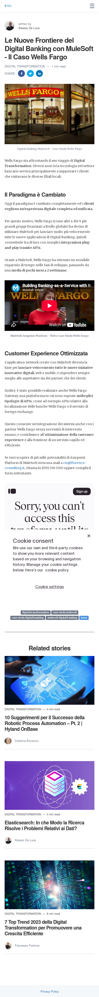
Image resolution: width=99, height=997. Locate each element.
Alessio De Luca (29, 28)
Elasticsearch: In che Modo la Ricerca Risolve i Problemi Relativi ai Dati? (44, 825)
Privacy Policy (50, 991)
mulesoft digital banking (62, 617)
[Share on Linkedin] (39, 73)
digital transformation (35, 612)
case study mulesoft (65, 612)
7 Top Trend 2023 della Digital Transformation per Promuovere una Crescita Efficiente (43, 927)
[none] (92, 6)
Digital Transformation (25, 66)
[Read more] (49, 680)
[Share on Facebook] (22, 73)
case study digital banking (28, 617)
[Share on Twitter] (31, 73)
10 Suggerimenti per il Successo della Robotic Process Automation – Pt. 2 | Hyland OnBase (44, 723)
